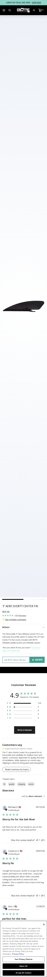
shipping (21, 784)
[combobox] (33, 796)
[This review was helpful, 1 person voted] (37, 840)
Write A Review (24, 730)
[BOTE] (23, 10)
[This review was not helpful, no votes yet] (42, 840)
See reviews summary (15, 619)
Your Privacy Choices (23, 959)
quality (11, 784)
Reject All (23, 966)
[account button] (34, 10)
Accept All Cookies (23, 973)
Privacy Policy (18, 954)
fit (4, 784)
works (31, 784)
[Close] (44, 924)
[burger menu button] (4, 10)
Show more (8, 790)
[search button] (9, 10)
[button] (41, 10)
